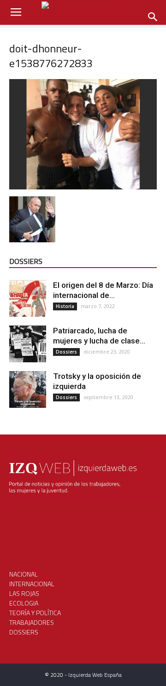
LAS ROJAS (24, 593)
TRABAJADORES (31, 622)
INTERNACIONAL (31, 584)
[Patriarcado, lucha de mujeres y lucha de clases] (27, 344)
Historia (65, 306)
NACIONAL (23, 574)
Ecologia (23, 603)
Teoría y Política (35, 612)
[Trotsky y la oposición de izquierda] (27, 389)
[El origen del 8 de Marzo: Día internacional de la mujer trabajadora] (27, 298)
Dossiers (66, 352)
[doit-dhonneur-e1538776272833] (83, 187)
